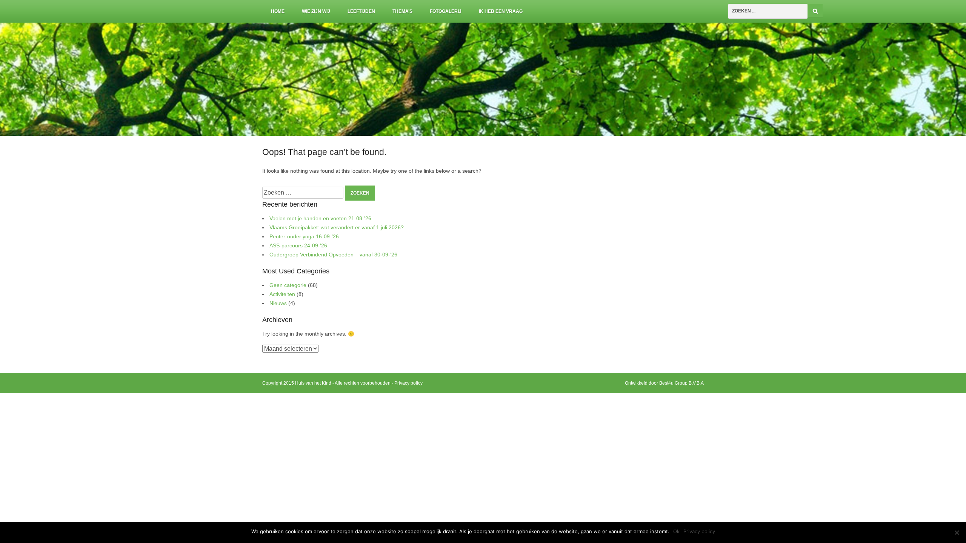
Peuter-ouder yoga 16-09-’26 (304, 236)
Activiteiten (282, 294)
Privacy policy (408, 383)
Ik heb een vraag (501, 11)
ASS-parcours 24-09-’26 (298, 245)
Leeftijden (361, 11)
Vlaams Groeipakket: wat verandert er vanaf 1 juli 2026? (336, 227)
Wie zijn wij (316, 11)
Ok (676, 531)
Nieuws (278, 303)
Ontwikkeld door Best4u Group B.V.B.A (664, 383)
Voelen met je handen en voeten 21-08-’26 (320, 218)
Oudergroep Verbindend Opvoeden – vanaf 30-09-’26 (333, 255)
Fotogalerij (445, 11)
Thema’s (402, 11)
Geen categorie (287, 285)
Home (278, 11)
